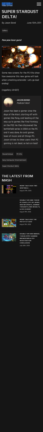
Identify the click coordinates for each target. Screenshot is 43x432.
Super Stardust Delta (10, 166)
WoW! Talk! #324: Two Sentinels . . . (28, 187)
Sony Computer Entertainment (14, 160)
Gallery (4, 30)
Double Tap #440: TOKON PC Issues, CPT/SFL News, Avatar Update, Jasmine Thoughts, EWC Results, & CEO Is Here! (30, 204)
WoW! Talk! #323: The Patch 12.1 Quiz (28, 221)
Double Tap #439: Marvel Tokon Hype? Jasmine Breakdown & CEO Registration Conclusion (30, 238)
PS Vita (19, 154)
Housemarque (7, 154)
